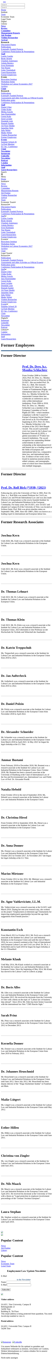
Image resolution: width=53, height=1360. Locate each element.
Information (6, 165)
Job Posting (6, 35)
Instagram (5, 153)
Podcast (4, 160)
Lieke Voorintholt (8, 70)
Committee (6, 31)
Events (4, 140)
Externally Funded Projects (12, 49)
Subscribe (6, 1290)
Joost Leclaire (6, 119)
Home (3, 10)
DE (4, 2)
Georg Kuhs (6, 116)
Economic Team (7, 1264)
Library (4, 1250)
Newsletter (5, 151)
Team (3, 14)
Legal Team (6, 1266)
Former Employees (8, 75)
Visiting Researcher (9, 38)
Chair (3, 89)
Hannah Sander (7, 123)
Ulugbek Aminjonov (9, 61)
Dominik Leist (7, 121)
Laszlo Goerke (7, 56)
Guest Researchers (8, 72)
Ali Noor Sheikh (8, 126)
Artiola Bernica (7, 63)
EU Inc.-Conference (9, 146)
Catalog (4, 163)
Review (4, 28)
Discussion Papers (8, 45)
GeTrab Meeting (7, 144)
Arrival (4, 40)
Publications (6, 47)
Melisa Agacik (7, 112)
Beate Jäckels (6, 58)
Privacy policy (7, 1338)
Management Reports (10, 33)
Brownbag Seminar (9, 79)
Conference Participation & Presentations (17, 51)
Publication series (8, 100)
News (3, 26)
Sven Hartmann (7, 65)
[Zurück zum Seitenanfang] (26, 1235)
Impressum (5, 1335)
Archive (4, 86)
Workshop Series (8, 82)
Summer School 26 (9, 142)
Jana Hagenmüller (8, 114)
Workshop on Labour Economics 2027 (17, 84)
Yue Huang (5, 68)
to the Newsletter (24, 1280)
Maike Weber (6, 133)
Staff (3, 54)
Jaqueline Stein (7, 128)
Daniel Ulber (6, 107)
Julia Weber (6, 130)
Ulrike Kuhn (6, 109)
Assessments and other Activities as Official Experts (22, 98)
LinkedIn (5, 156)
